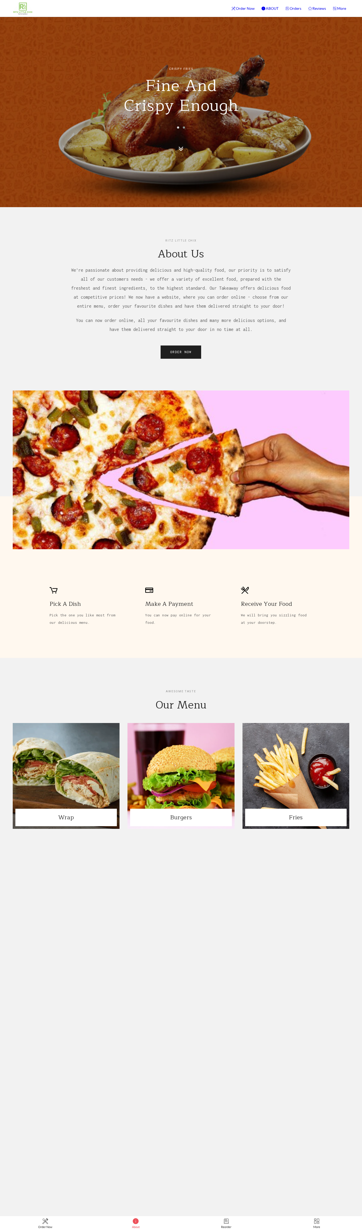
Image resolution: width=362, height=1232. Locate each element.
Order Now (245, 8)
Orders (295, 8)
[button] (178, 127)
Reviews (319, 8)
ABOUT (272, 8)
